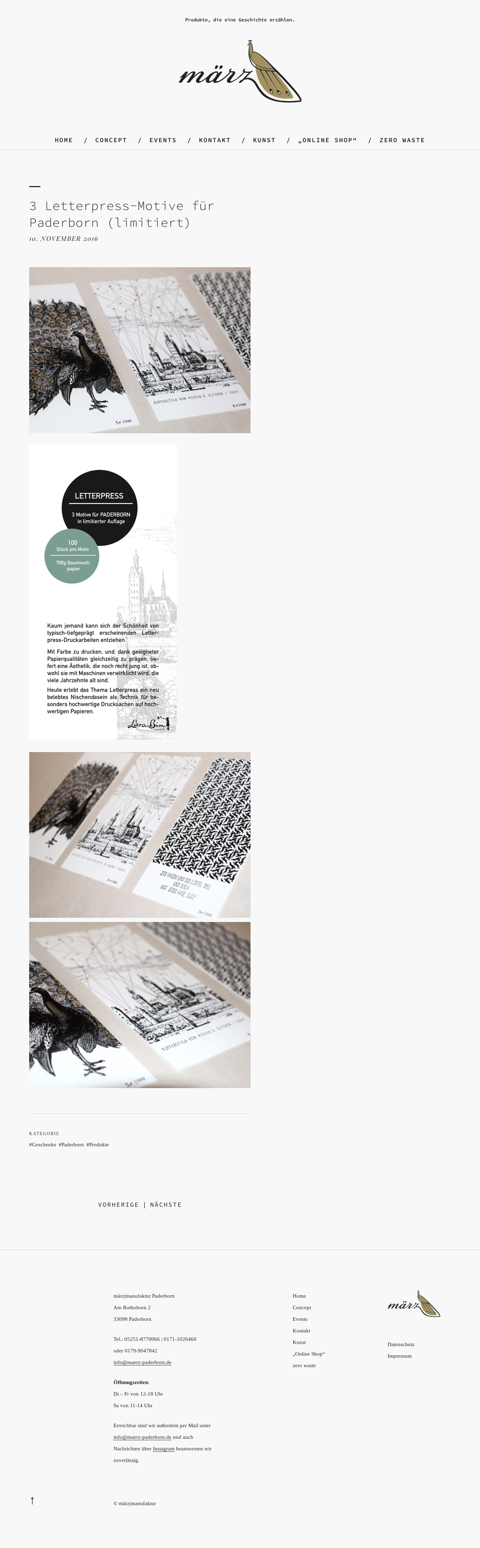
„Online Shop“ (327, 140)
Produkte (99, 1144)
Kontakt (215, 140)
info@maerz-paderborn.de (142, 1362)
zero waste (402, 140)
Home (64, 140)
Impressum (400, 1356)
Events (163, 140)
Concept (111, 140)
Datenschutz (401, 1344)
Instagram (164, 1448)
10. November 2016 (63, 238)
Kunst (264, 140)
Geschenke (44, 1144)
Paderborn (72, 1144)
